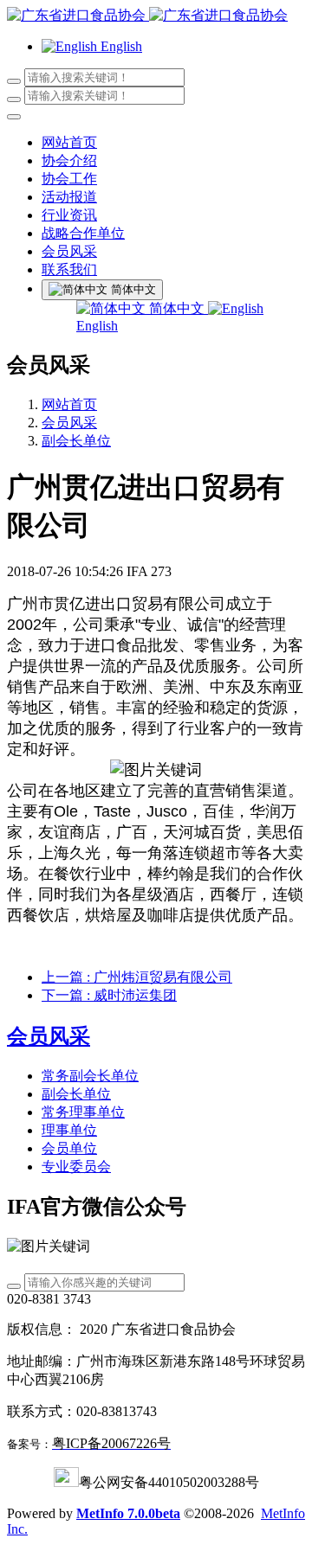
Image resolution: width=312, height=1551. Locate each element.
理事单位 (69, 1130)
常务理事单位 (83, 1112)
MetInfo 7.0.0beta (128, 1513)
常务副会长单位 (90, 1075)
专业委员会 (76, 1166)
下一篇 (109, 995)
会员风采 (69, 422)
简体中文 (177, 308)
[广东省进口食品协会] (156, 16)
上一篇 (137, 977)
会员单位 (69, 1148)
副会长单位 (76, 440)
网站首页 (69, 142)
